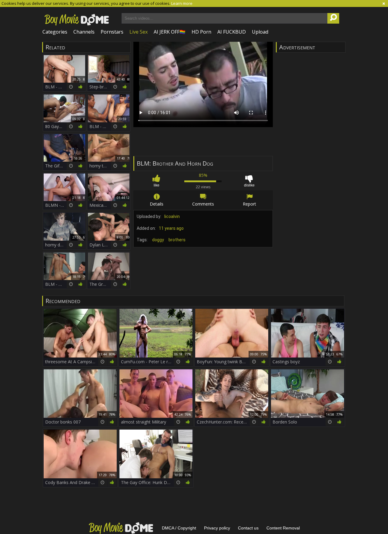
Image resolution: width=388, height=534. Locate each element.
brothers (177, 239)
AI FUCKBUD (231, 31)
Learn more (181, 3)
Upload (260, 31)
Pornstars (112, 31)
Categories (54, 31)
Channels (84, 31)
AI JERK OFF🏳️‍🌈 (170, 31)
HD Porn (201, 31)
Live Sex (138, 31)
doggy (158, 239)
